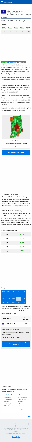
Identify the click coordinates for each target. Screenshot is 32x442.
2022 (8, 302)
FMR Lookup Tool (15, 424)
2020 (24, 298)
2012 (8, 295)
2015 (24, 295)
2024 (18, 302)
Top (30, 416)
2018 (13, 298)
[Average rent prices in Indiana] (4, 323)
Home (3, 7)
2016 (3, 298)
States (7, 7)
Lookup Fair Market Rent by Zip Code (16, 344)
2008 (13, 291)
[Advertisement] (16, 48)
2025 (24, 302)
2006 (3, 291)
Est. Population (26, 318)
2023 (13, 302)
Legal (13, 426)
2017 (8, 298)
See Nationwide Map (15, 152)
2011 (3, 295)
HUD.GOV (13, 430)
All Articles (22, 410)
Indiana (13, 7)
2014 (18, 295)
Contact (18, 426)
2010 (24, 291)
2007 (8, 291)
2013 (13, 295)
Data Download (24, 424)
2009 (18, 291)
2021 (3, 302)
